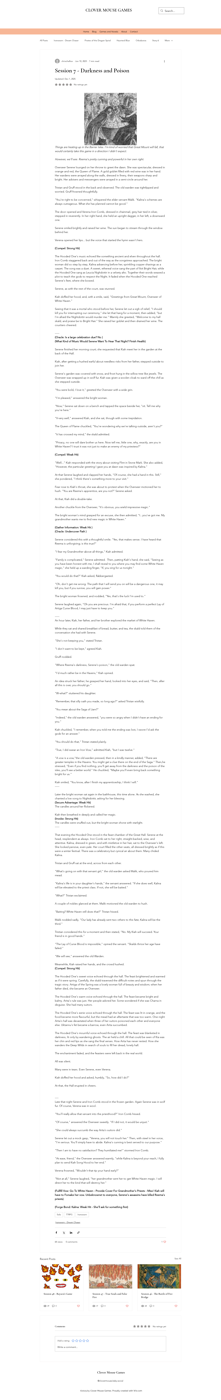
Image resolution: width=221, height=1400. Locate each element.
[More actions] (164, 61)
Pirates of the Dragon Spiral (98, 40)
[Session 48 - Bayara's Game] (61, 1276)
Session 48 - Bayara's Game (58, 1293)
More (167, 40)
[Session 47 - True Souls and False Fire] (110, 1276)
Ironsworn (82, 1214)
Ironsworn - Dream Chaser (66, 40)
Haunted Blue (123, 40)
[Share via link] (78, 1232)
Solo (59, 1214)
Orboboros (141, 40)
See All (178, 1258)
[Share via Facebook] (56, 1232)
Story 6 (155, 40)
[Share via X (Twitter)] (63, 1232)
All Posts (44, 40)
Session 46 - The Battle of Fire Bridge (156, 1295)
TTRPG (69, 1214)
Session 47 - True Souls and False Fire (109, 1295)
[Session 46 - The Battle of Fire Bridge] (159, 1276)
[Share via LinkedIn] (71, 1232)
